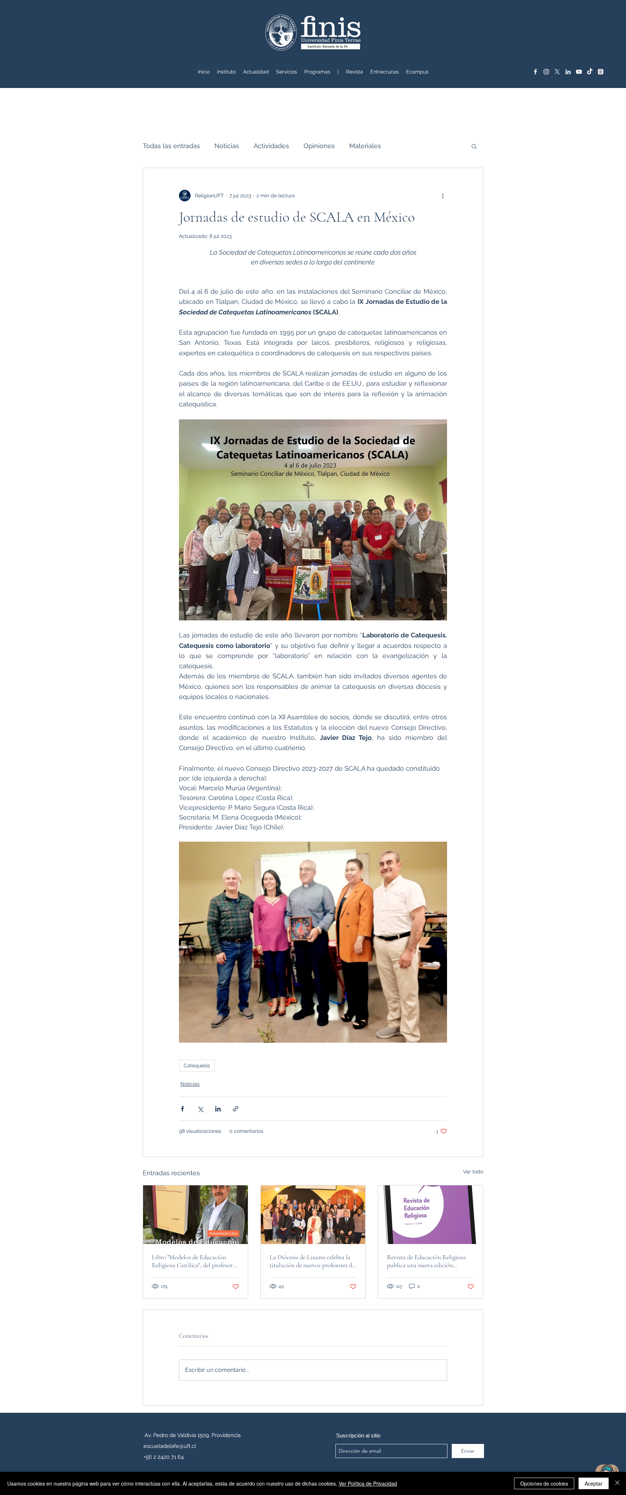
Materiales (365, 146)
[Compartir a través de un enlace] (235, 1108)
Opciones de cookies (544, 1483)
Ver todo (473, 1171)
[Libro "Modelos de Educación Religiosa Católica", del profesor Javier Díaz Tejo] (195, 1214)
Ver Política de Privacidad (368, 1483)
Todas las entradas (171, 146)
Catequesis (197, 1065)
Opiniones (319, 146)
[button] (286, 71)
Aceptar (593, 1483)
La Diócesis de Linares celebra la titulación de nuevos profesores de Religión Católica (312, 1261)
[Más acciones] (442, 195)
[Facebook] (535, 71)
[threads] (600, 71)
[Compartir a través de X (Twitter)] (200, 1108)
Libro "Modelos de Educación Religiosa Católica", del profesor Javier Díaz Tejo (192, 1261)
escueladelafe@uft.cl (169, 1446)
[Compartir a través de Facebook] (182, 1108)
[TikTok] (589, 71)
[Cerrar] (617, 1483)
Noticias (226, 146)
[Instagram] (546, 71)
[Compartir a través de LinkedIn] (217, 1108)
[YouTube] (579, 71)
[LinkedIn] (568, 71)
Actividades (271, 146)
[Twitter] (557, 71)
